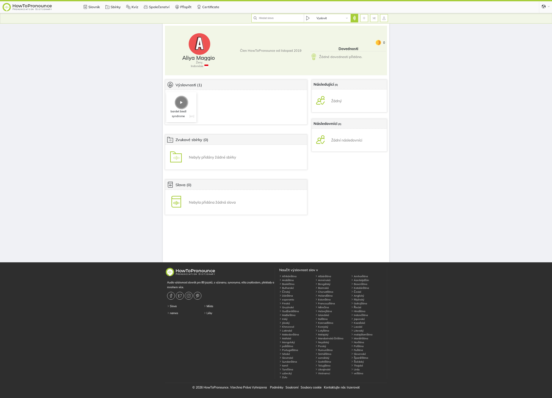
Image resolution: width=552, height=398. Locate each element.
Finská (285, 303)
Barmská (323, 287)
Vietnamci (323, 373)
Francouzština (326, 303)
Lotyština (323, 330)
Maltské (286, 338)
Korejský (322, 326)
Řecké (357, 307)
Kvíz (135, 7)
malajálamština (362, 334)
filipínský (358, 299)
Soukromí (291, 387)
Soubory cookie (311, 387)
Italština (322, 319)
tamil (284, 365)
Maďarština (288, 315)
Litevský (358, 330)
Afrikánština (288, 276)
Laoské (357, 326)
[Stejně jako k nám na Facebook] (171, 296)
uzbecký (286, 373)
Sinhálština (324, 354)
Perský (321, 346)
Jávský (285, 322)
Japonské (359, 319)
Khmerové (287, 326)
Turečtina (287, 369)
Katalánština (361, 287)
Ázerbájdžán (361, 280)
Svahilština (324, 361)
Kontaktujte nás (335, 387)
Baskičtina (287, 284)
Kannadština (325, 322)
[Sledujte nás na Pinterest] (198, 296)
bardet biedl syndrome (178, 114)
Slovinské (287, 357)
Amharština (360, 276)
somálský (323, 357)
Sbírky (116, 7)
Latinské (286, 330)
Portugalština (289, 350)
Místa (209, 306)
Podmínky (276, 387)
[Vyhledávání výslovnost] (354, 18)
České (357, 291)
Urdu (356, 369)
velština (358, 373)
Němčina (323, 307)
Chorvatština (325, 291)
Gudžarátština (290, 311)
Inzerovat (353, 387)
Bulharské (287, 287)
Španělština (360, 357)
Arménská (323, 280)
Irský (284, 319)
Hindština (359, 311)
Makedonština (290, 334)
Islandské (323, 315)
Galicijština (360, 303)
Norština (358, 342)
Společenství (159, 7)
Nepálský (323, 342)
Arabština (287, 280)
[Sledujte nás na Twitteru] (180, 296)
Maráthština (360, 338)
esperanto (287, 299)
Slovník (94, 7)
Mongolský (288, 342)
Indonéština (360, 315)
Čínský (285, 291)
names (173, 313)
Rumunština (324, 350)
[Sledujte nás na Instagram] (189, 296)
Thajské (358, 365)
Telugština (323, 365)
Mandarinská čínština (330, 338)
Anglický (358, 295)
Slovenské (359, 354)
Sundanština (289, 361)
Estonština (324, 299)
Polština (358, 346)
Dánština (287, 295)
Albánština (324, 276)
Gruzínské (287, 307)
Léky (209, 313)
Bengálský (323, 284)
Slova (173, 306)
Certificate (210, 7)
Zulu (284, 377)
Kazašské (359, 322)
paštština (287, 346)
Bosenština (360, 284)
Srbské (285, 354)
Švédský (358, 361)
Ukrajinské (324, 369)
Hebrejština (324, 311)
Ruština (358, 350)
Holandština (324, 295)
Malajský (322, 334)
